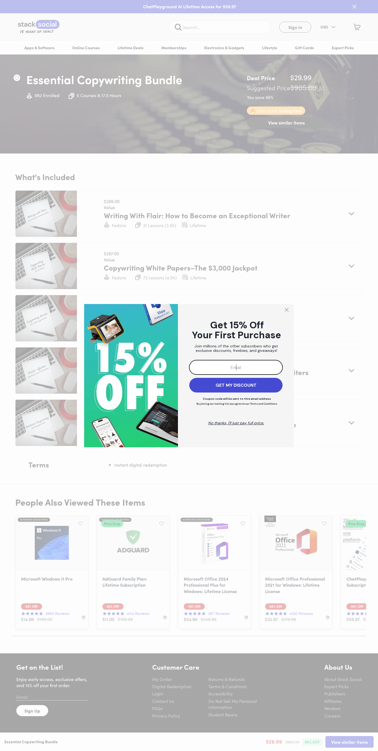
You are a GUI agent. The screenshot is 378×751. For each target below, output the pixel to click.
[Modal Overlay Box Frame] (189, 376)
